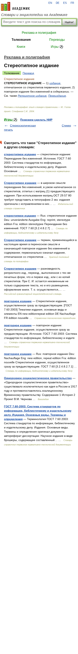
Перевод (28, 73)
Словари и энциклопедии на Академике (34, 15)
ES (65, 3)
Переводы (57, 39)
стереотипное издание (20, 154)
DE (57, 3)
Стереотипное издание (20, 182)
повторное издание (18, 301)
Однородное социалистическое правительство (38, 378)
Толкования (21, 39)
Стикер (66, 125)
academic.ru (15, 6)
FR (72, 3)
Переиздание (57, 95)
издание (54, 83)
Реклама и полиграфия (39, 32)
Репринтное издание (32, 95)
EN (50, 3)
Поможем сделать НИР (36, 119)
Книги (21, 46)
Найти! (69, 22)
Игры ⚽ (57, 46)
